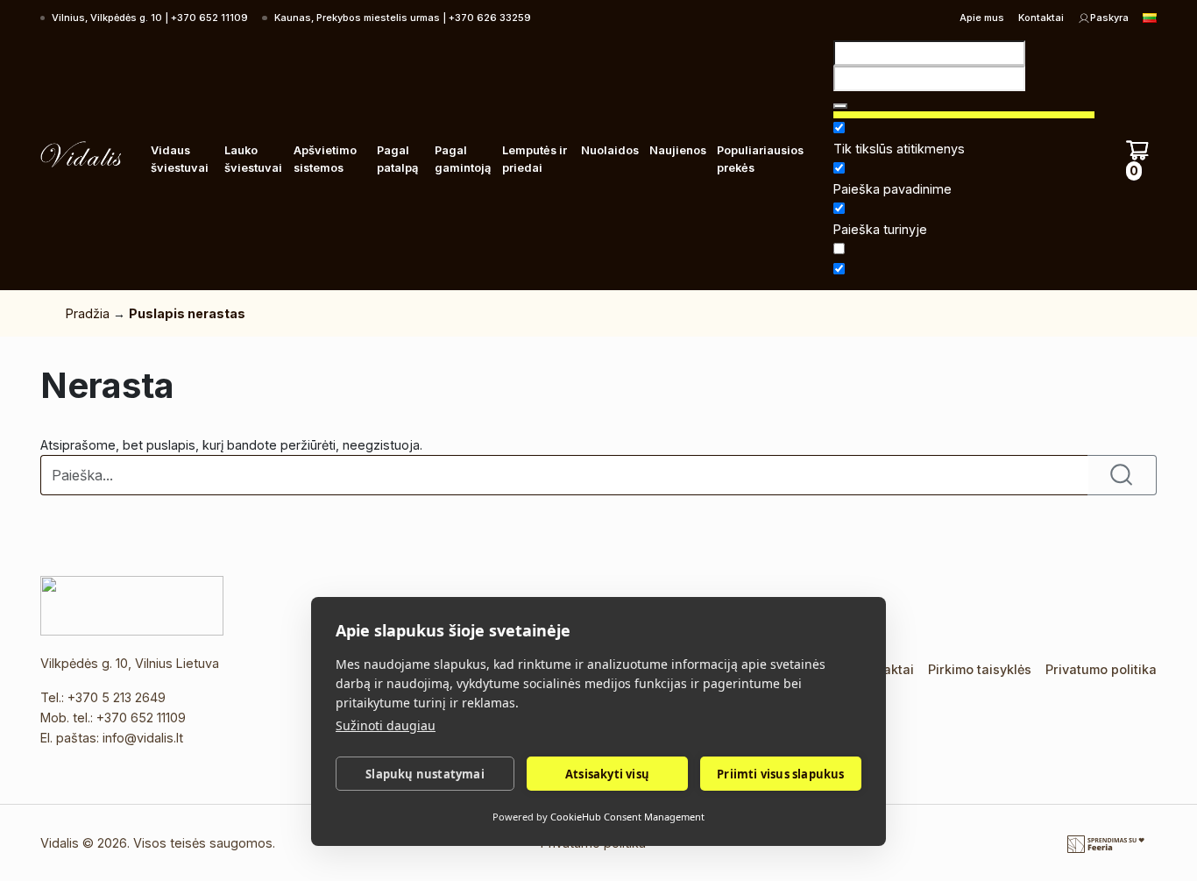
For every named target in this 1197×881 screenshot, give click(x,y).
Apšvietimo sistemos (325, 159)
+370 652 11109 (141, 717)
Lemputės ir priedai (534, 159)
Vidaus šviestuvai (180, 159)
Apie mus (982, 17)
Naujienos (677, 150)
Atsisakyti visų (607, 774)
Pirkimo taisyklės (979, 669)
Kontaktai (1041, 17)
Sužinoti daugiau (386, 725)
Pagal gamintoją (463, 159)
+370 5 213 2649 (116, 697)
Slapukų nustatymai (425, 774)
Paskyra (1109, 17)
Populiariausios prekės (760, 159)
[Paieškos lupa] (840, 106)
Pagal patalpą (397, 159)
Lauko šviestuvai (253, 159)
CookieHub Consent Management (627, 816)
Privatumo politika (1101, 669)
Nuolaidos (610, 150)
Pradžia (88, 313)
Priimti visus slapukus (780, 774)
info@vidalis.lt (143, 737)
